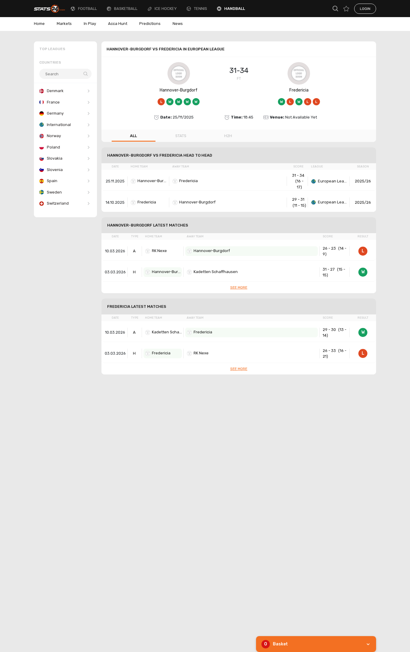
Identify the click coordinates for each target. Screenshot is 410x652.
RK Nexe (159, 250)
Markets (64, 23)
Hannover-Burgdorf (178, 90)
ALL (133, 136)
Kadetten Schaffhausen (216, 271)
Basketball (125, 8)
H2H (228, 136)
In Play (90, 23)
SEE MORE (238, 287)
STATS (180, 136)
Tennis (200, 8)
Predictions (150, 23)
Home (39, 23)
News (178, 23)
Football (87, 8)
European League (333, 181)
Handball (234, 8)
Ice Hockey (166, 8)
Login (365, 9)
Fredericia (299, 90)
